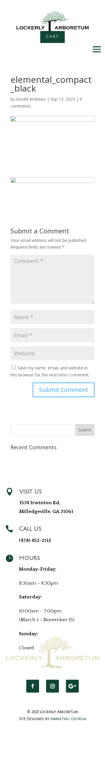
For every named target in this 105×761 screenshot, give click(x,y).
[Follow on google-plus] (72, 686)
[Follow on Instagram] (52, 686)
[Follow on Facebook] (32, 686)
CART (52, 37)
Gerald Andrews (31, 99)
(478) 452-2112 (35, 540)
